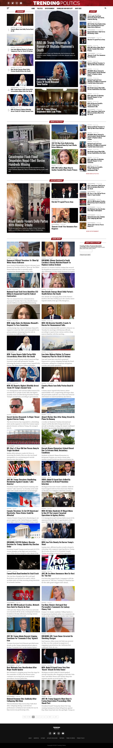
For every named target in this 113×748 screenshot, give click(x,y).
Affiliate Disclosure (52, 738)
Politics (40, 8)
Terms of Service (70, 738)
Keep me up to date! (85, 254)
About (30, 738)
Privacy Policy (80, 738)
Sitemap (43, 738)
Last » (56, 717)
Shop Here (78, 8)
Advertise (36, 738)
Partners (61, 738)
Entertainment (50, 8)
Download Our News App (65, 8)
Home (33, 8)
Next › (50, 717)
